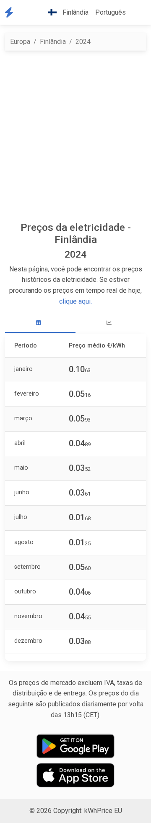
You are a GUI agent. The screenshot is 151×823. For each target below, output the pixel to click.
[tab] (40, 323)
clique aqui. (75, 301)
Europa (20, 42)
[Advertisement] (75, 136)
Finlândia (53, 42)
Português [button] (110, 12)
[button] (136, 12)
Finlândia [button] (75, 12)
